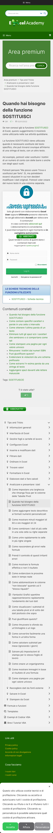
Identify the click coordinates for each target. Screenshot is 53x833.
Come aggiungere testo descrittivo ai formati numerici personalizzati (30, 512)
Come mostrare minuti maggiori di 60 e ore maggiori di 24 (29, 521)
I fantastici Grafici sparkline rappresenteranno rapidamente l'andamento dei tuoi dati (28, 597)
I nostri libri (10, 771)
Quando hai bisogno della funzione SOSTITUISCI (25, 503)
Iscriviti (14, 277)
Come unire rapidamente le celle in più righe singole (28, 539)
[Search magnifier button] (45, 13)
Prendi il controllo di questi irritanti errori (29, 557)
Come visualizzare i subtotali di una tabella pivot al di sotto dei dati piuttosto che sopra (28, 610)
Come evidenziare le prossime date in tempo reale (27, 575)
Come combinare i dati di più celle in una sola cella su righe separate (29, 530)
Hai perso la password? (31, 277)
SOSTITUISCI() (16, 380)
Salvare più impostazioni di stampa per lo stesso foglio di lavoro (27, 654)
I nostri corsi (10, 775)
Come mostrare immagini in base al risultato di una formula (29, 671)
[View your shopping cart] (50, 35)
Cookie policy (11, 748)
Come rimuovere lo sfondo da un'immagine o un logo (27, 626)
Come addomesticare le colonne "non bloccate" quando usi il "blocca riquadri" (28, 585)
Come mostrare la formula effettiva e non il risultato (25, 566)
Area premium (10, 80)
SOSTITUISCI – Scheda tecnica (27, 299)
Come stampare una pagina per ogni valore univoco (28, 680)
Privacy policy (11, 745)
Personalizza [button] (42, 827)
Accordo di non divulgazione (18, 752)
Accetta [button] (10, 827)
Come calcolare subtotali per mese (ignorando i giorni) (27, 644)
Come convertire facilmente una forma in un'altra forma (28, 635)
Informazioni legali (13, 755)
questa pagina (32, 245)
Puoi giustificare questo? (24, 619)
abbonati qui (35, 223)
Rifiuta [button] (26, 827)
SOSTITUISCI (41, 127)
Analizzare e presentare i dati (20, 83)
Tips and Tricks (27, 80)
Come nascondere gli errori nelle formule (28, 548)
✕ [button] (49, 786)
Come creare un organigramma (28, 664)
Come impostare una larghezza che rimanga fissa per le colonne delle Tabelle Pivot (28, 492)
